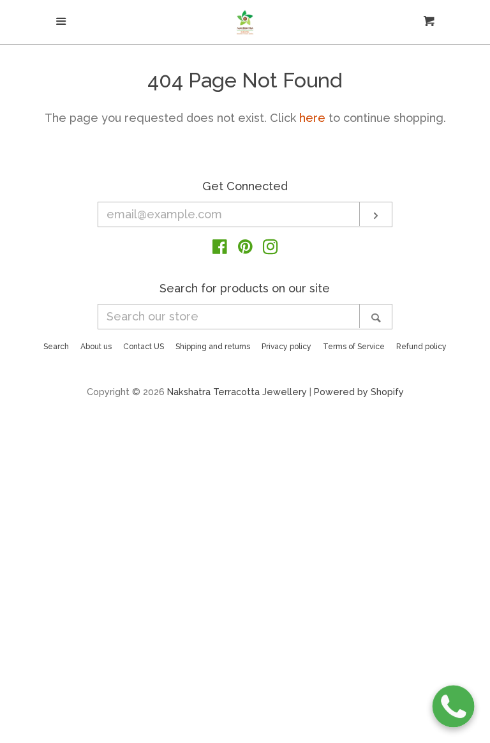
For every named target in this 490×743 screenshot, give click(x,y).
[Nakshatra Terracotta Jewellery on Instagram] (270, 248)
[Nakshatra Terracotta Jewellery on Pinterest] (245, 248)
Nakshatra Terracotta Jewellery (237, 391)
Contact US (143, 346)
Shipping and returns (212, 346)
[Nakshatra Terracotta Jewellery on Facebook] (220, 248)
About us (96, 346)
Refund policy (421, 346)
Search (56, 346)
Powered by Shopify (359, 391)
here (312, 117)
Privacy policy (286, 346)
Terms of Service (354, 346)
